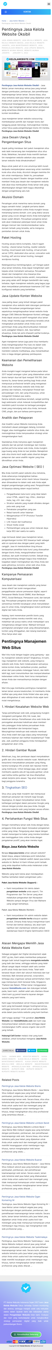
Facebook (21, 1050)
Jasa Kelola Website (32, 40)
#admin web (15, 1056)
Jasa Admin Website (16, 21)
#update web (18, 1069)
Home (4, 21)
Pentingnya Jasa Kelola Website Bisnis (21, 1086)
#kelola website (24, 1064)
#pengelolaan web (21, 1067)
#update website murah (13, 1071)
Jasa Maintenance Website (24, 45)
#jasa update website (35, 1061)
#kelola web (8, 1064)
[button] (49, 4)
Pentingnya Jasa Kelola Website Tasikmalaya (24, 1237)
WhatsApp (43, 1050)
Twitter (32, 1050)
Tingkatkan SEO (16, 787)
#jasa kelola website (28, 1059)
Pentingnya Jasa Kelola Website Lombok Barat (25, 1123)
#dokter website (31, 1056)
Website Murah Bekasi (12, 50)
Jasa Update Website (34, 48)
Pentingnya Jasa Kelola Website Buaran (22, 1160)
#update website (34, 1069)
